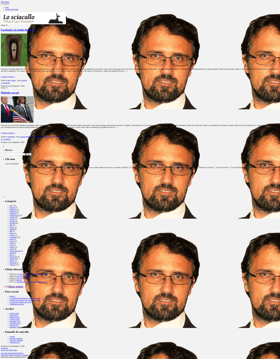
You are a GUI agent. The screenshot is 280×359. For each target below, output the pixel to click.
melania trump (61, 137)
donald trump (37, 137)
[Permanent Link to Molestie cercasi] (17, 122)
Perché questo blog (11, 9)
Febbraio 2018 (15, 317)
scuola (12, 249)
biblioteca (13, 212)
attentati (12, 208)
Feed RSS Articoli (7, 355)
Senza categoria (15, 251)
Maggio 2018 (14, 313)
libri (11, 231)
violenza (12, 265)
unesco (12, 261)
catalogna (13, 213)
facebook (24, 80)
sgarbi (12, 253)
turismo (12, 259)
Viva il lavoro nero (23, 276)
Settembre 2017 (15, 327)
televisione (13, 257)
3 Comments (5, 83)
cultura (13, 80)
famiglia (12, 221)
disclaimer (4, 348)
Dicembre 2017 (15, 321)
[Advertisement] (21, 184)
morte (12, 239)
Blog (7, 7)
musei (12, 241)
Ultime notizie (15, 286)
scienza (12, 247)
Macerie (19, 280)
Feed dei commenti (16, 340)
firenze (12, 227)
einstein (45, 137)
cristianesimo (14, 215)
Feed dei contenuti (16, 338)
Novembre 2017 (15, 323)
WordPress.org (15, 342)
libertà (12, 229)
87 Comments (5, 139)
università (13, 263)
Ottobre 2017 (14, 325)
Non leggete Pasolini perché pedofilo (32, 274)
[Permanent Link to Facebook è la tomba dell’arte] (14, 66)
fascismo (13, 223)
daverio (12, 219)
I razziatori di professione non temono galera (31, 282)
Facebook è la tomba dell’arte (17, 29)
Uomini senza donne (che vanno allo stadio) (25, 300)
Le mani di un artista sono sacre (20, 302)
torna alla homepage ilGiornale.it (12, 353)
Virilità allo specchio (17, 304)
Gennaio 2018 (14, 319)
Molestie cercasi (10, 92)
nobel (11, 243)
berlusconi (13, 210)
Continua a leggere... (8, 77)
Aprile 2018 (14, 315)
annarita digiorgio (26, 137)
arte (9, 80)
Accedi (12, 336)
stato (11, 255)
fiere (11, 225)
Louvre (12, 235)
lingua (12, 233)
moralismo (11, 137)
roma (11, 245)
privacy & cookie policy (9, 350)
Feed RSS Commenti (21, 355)
